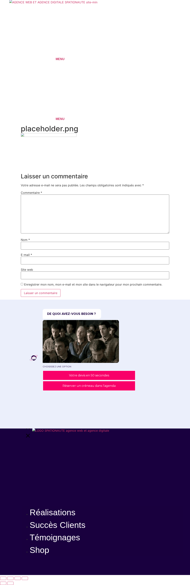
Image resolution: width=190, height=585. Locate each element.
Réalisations (53, 512)
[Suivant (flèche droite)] (10, 583)
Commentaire (31, 192)
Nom (25, 239)
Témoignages (55, 537)
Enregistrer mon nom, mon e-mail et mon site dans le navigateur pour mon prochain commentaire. (93, 284)
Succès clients (58, 525)
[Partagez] (17, 578)
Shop (39, 550)
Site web (27, 269)
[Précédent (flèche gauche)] (3, 583)
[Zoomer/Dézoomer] (3, 578)
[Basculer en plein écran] (10, 578)
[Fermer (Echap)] (25, 578)
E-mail (26, 254)
